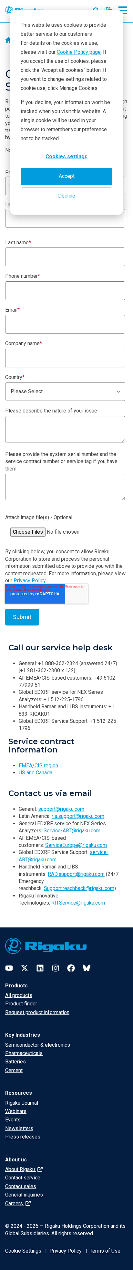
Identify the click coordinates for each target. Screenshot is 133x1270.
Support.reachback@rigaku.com (79, 888)
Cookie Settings (23, 1251)
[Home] (8, 40)
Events (13, 1120)
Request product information (37, 1012)
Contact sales (20, 1186)
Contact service (22, 1178)
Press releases (22, 1137)
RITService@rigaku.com (78, 903)
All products (18, 995)
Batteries (15, 1062)
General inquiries (24, 1195)
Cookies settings (66, 156)
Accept (67, 176)
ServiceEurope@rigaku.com (76, 845)
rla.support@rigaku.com (78, 816)
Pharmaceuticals (24, 1053)
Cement (14, 1070)
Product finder (21, 1004)
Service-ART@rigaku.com (72, 831)
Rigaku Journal (21, 1103)
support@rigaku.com (61, 809)
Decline (66, 196)
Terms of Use (105, 1251)
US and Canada (35, 773)
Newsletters (19, 1128)
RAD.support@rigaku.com (76, 874)
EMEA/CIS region (38, 765)
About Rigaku (20, 1169)
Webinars (15, 1111)
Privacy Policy (30, 580)
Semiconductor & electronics (37, 1045)
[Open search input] (96, 9)
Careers (14, 1203)
